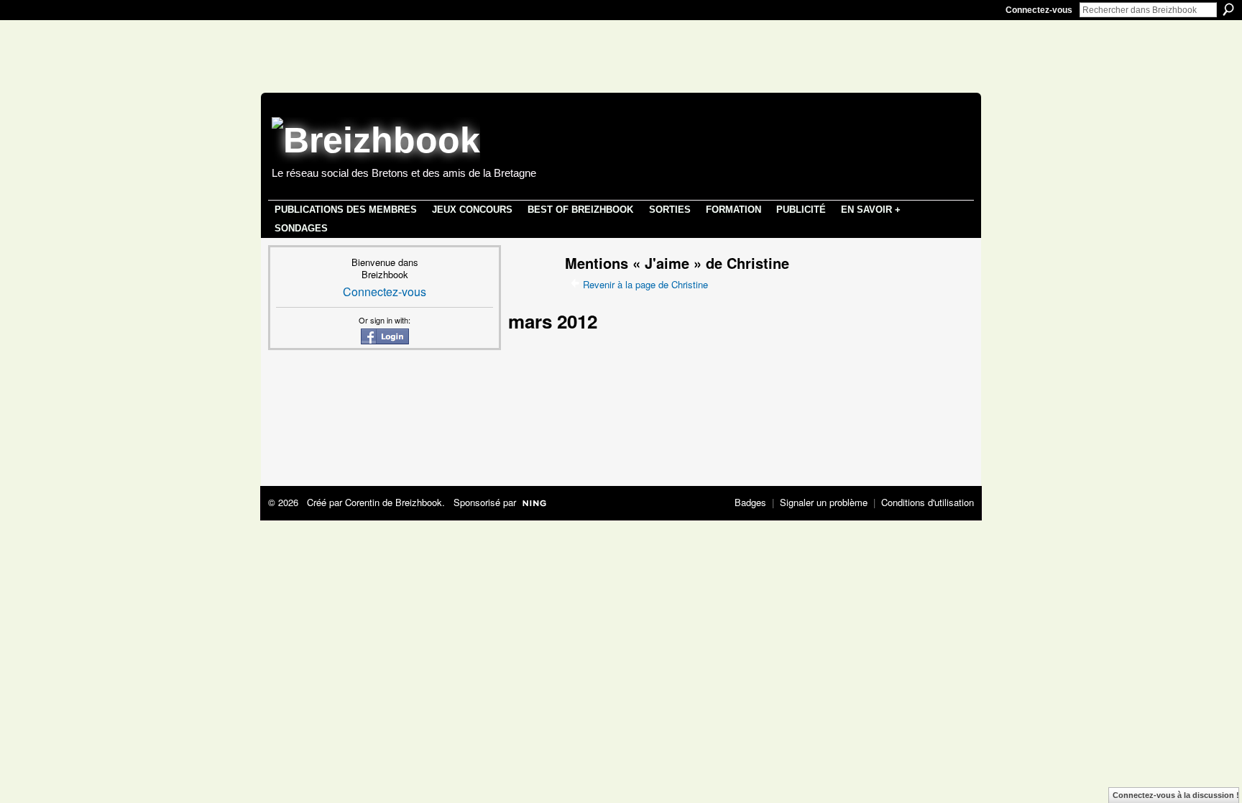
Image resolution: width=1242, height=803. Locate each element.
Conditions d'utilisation (927, 502)
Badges (750, 502)
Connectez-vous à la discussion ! (1176, 795)
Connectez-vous (1039, 10)
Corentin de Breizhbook (393, 502)
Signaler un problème (824, 502)
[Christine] (528, 290)
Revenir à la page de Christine (645, 284)
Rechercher (1228, 9)
